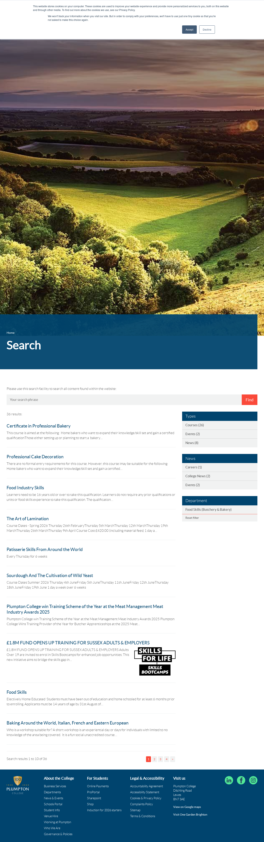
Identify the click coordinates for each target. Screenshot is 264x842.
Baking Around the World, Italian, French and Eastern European (67, 723)
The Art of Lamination (28, 518)
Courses (194, 425)
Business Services (55, 786)
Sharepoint (94, 798)
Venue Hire (51, 816)
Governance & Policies (58, 834)
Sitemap (135, 810)
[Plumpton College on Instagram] (253, 780)
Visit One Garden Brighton (190, 814)
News (191, 443)
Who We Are (52, 828)
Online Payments (98, 786)
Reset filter (192, 517)
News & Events (53, 798)
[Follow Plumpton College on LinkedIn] (229, 780)
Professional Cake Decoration (35, 456)
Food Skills (17, 692)
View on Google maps (187, 807)
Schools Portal (53, 804)
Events (192, 434)
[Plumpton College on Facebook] (241, 780)
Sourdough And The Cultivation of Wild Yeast (50, 575)
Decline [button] (207, 29)
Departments (52, 792)
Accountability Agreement (146, 786)
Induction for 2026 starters (104, 810)
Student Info (52, 810)
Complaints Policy (141, 804)
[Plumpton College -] (18, 785)
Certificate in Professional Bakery (39, 426)
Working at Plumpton (57, 822)
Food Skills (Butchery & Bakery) (208, 509)
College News (197, 476)
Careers (193, 467)
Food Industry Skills (25, 487)
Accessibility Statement (144, 792)
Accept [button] (189, 29)
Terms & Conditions (142, 816)
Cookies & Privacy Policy (145, 798)
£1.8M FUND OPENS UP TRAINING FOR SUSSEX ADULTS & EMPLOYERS (78, 642)
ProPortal (93, 792)
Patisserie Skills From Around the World (45, 549)
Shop (90, 804)
